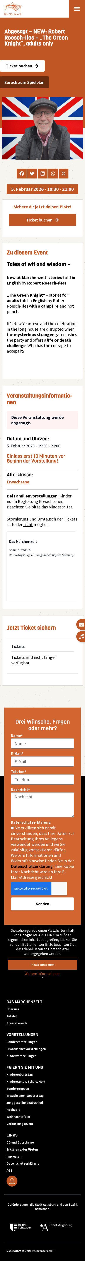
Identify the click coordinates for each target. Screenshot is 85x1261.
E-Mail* (17, 753)
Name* (17, 735)
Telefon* (18, 771)
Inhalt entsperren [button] (42, 965)
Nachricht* (20, 789)
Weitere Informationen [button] (42, 973)
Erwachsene (18, 482)
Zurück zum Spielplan (24, 82)
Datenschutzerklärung (31, 822)
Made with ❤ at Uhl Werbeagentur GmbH (30, 1250)
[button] (77, 9)
